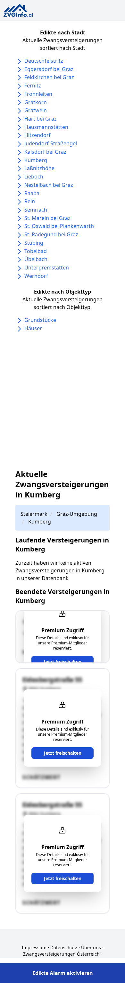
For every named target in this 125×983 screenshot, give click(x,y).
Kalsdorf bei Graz (45, 151)
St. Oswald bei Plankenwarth (59, 226)
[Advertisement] (62, 401)
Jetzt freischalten (62, 662)
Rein (29, 201)
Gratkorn (35, 102)
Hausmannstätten (46, 127)
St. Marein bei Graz (47, 218)
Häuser (33, 328)
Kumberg (35, 160)
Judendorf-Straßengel (50, 143)
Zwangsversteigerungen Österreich (61, 954)
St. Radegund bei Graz (51, 234)
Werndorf (36, 275)
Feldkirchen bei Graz (49, 77)
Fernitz (32, 85)
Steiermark (34, 513)
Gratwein (35, 110)
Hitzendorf (37, 135)
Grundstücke (40, 319)
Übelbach (35, 259)
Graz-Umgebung (76, 513)
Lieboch (33, 176)
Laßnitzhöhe (39, 168)
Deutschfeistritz (43, 60)
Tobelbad (35, 251)
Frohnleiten (38, 93)
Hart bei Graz (40, 118)
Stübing (33, 242)
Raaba (31, 193)
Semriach (35, 209)
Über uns (91, 947)
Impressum (34, 947)
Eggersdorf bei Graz (48, 69)
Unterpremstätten (46, 267)
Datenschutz (63, 947)
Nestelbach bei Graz (48, 184)
